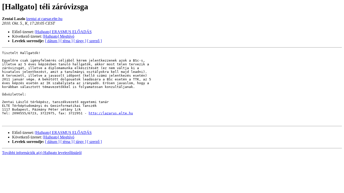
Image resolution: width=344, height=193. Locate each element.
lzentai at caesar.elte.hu (44, 19)
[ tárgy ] (80, 41)
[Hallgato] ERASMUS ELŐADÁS (63, 32)
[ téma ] (66, 41)
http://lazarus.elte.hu (111, 113)
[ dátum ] (52, 41)
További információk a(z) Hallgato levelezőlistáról (42, 153)
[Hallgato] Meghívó (58, 36)
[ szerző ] (94, 41)
